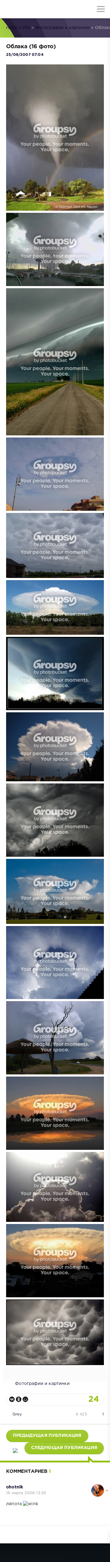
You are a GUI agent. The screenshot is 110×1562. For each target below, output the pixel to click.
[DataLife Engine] (9, 9)
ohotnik (14, 1487)
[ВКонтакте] (12, 1399)
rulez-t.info (18, 28)
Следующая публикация (64, 1448)
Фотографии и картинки (62, 28)
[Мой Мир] (25, 1399)
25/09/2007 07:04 (24, 54)
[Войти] (27, 9)
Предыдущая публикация (47, 1435)
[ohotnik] (97, 1487)
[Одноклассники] (18, 1399)
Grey (17, 1414)
